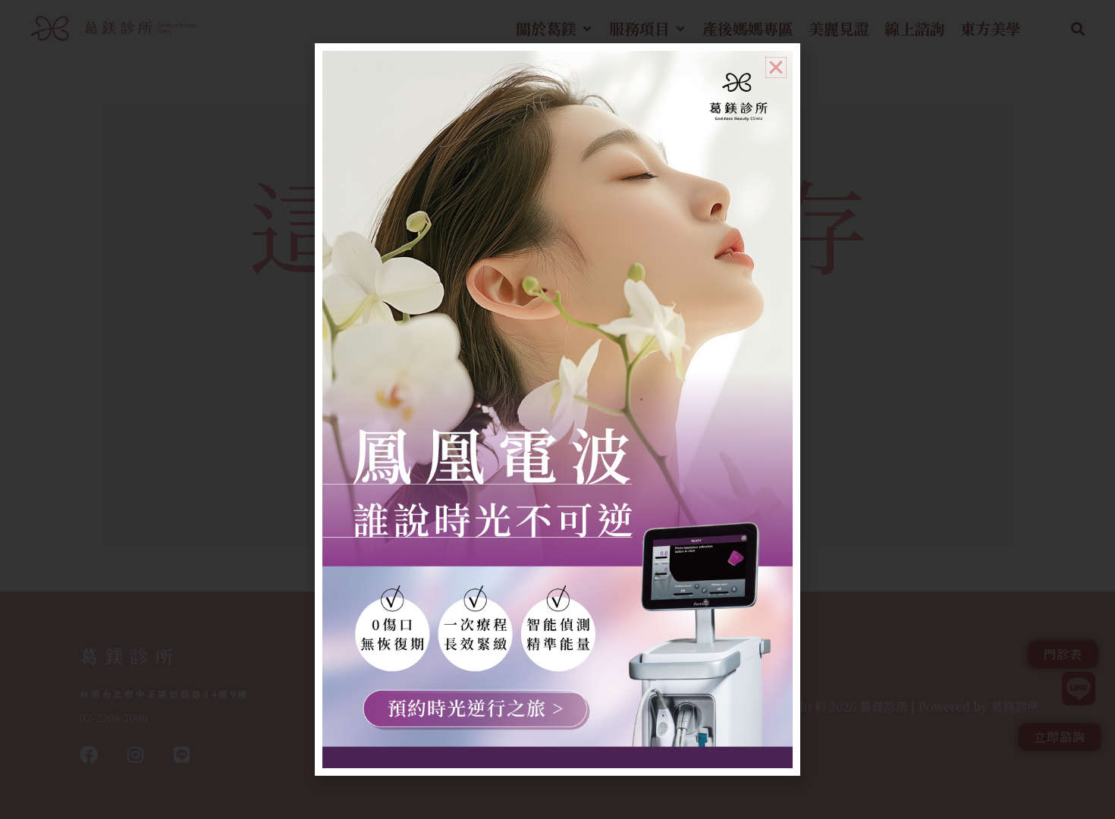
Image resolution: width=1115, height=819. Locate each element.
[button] (776, 67)
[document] (557, 409)
